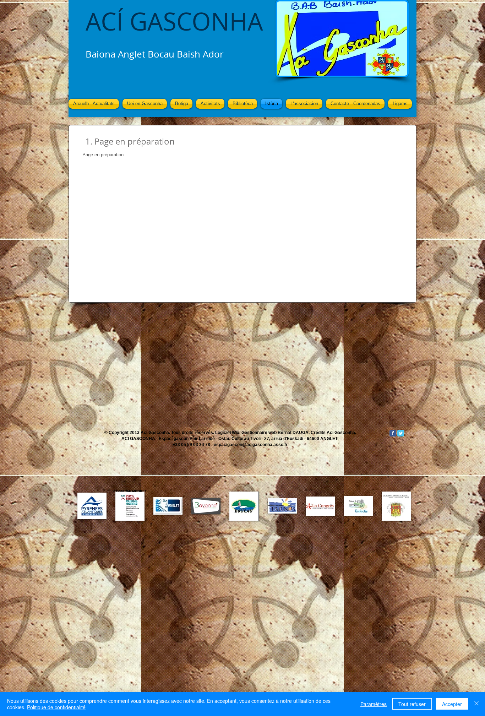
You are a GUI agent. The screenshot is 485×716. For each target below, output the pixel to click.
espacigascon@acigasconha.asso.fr (251, 444)
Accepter (452, 703)
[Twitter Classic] (400, 433)
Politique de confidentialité (56, 707)
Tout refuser (412, 703)
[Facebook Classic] (392, 433)
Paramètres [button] (373, 703)
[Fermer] (476, 704)
